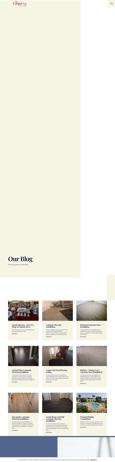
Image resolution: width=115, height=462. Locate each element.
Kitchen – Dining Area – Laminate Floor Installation (91, 371)
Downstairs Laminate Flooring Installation (21, 418)
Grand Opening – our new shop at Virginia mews (23, 326)
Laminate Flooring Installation (53, 326)
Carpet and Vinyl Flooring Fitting (56, 371)
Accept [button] (87, 460)
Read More (15, 333)
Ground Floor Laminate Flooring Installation (21, 371)
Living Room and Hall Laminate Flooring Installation (55, 419)
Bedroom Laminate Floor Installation (90, 326)
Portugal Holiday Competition (87, 418)
